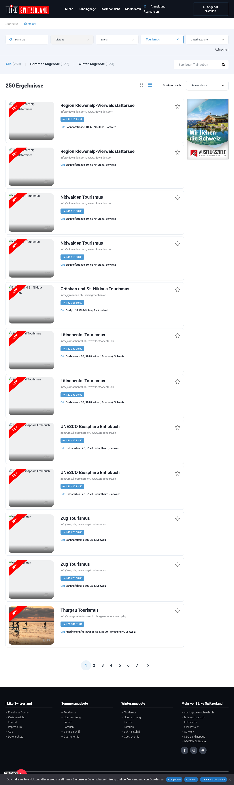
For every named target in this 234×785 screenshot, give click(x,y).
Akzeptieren (174, 779)
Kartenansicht (110, 9)
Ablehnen (191, 779)
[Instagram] (193, 750)
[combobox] (71, 39)
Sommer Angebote (49, 64)
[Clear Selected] (177, 39)
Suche (69, 9)
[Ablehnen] (229, 779)
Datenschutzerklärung (213, 779)
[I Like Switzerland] (27, 9)
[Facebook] (184, 750)
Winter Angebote (96, 64)
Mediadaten (133, 9)
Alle (13, 64)
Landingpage (87, 9)
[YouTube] (203, 750)
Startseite (11, 24)
